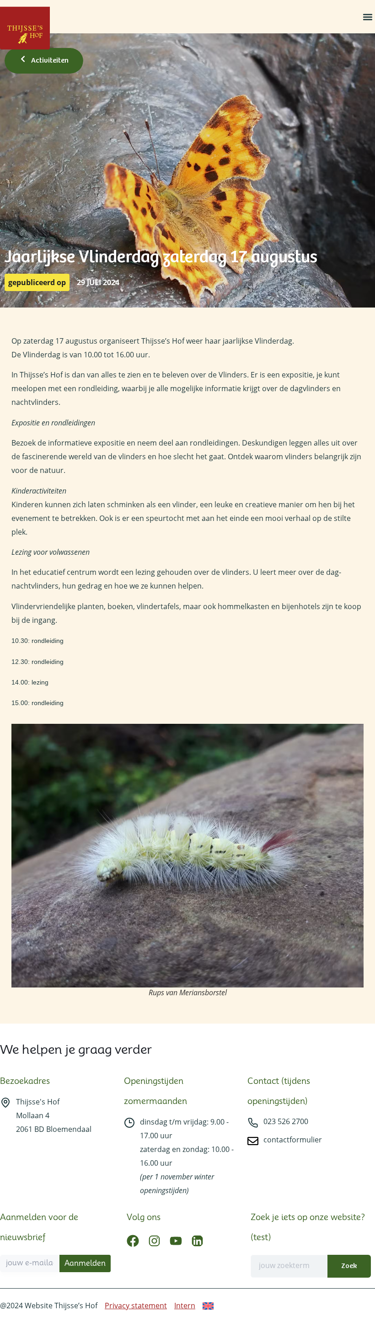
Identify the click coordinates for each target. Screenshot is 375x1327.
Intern (184, 1305)
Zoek (349, 1266)
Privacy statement (136, 1305)
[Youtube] (176, 1241)
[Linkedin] (197, 1241)
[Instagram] (154, 1241)
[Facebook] (133, 1241)
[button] (367, 16)
